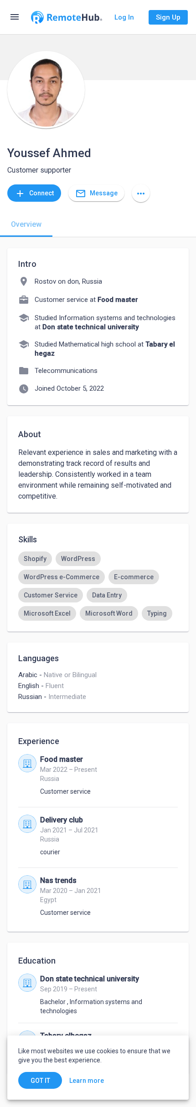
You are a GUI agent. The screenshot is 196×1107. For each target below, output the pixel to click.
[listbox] (98, 586)
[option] (35, 558)
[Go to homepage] (66, 17)
